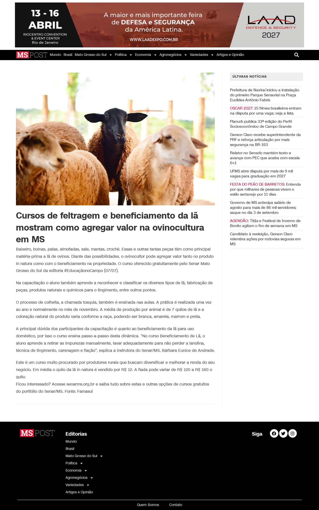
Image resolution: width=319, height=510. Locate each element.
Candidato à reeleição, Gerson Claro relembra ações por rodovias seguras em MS (265, 239)
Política (121, 54)
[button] (297, 55)
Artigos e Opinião (230, 54)
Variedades (199, 54)
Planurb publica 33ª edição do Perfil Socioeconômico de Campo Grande (261, 124)
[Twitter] (283, 433)
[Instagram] (292, 433)
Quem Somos (148, 505)
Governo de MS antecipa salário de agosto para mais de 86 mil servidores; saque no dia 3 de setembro (263, 207)
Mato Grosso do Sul (90, 54)
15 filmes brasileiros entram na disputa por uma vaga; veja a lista (265, 111)
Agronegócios (170, 54)
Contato (175, 505)
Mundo (55, 54)
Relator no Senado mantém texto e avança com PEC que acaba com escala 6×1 (265, 157)
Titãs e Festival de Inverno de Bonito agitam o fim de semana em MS (265, 223)
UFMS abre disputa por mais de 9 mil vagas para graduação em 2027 (261, 174)
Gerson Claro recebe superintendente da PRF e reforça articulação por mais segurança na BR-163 (265, 139)
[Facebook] (274, 433)
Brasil (68, 54)
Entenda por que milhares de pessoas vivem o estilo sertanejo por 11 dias (265, 189)
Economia (143, 54)
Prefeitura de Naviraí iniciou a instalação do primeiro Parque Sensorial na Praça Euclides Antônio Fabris (264, 95)
